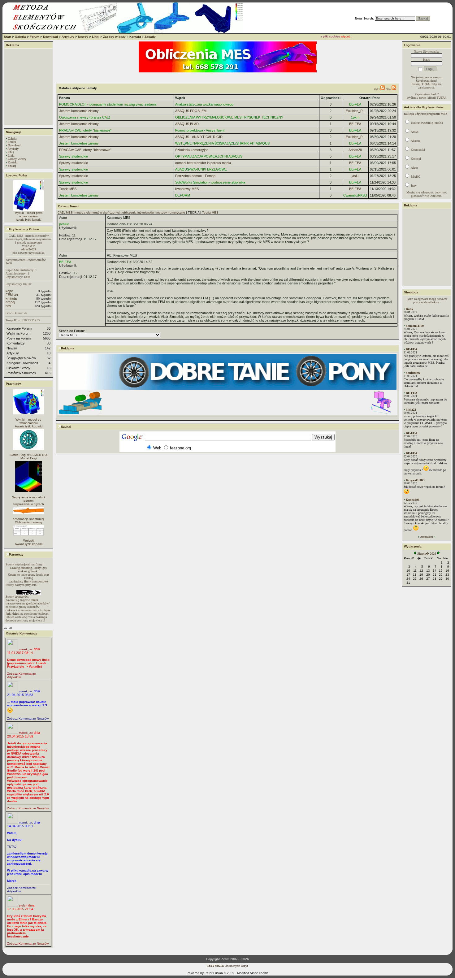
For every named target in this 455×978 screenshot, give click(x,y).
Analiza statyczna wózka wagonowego (204, 104)
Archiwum (426, 537)
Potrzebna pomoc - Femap (195, 176)
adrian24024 (28, 249)
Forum (34, 36)
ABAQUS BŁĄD (187, 124)
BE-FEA (355, 104)
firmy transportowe (36, 581)
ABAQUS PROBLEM (190, 111)
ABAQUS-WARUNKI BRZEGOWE (201, 169)
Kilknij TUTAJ (421, 84)
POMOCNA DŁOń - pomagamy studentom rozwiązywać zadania (107, 104)
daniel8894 (413, 372)
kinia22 (411, 409)
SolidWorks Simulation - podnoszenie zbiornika (210, 182)
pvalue (64, 224)
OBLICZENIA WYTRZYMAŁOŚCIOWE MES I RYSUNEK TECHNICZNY (229, 117)
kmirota (11, 298)
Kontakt (135, 36)
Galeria (20, 36)
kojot (9, 291)
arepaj (10, 302)
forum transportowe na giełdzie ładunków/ (28, 601)
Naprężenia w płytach (28, 504)
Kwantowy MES (187, 189)
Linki (95, 36)
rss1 (377, 89)
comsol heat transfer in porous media (203, 163)
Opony (12, 574)
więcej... (339, 36)
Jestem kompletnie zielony (79, 111)
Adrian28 (355, 150)
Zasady (150, 36)
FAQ (11, 152)
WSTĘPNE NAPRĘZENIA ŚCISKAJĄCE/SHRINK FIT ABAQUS (222, 143)
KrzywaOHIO (415, 480)
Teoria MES (67, 189)
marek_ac (26, 649)
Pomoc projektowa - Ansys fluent (199, 130)
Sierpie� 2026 (426, 553)
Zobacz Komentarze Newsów (28, 718)
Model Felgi (28, 458)
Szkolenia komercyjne (191, 150)
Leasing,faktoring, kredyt (25, 567)
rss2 (389, 89)
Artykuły (68, 36)
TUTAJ (11, 846)
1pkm (355, 117)
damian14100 (415, 325)
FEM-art (12, 294)
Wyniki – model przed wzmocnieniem (28, 214)
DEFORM (182, 195)
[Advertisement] (28, 87)
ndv (8, 306)
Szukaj (12, 165)
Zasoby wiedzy (114, 36)
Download (50, 36)
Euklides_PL (355, 111)
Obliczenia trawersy (28, 522)
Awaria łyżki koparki (28, 219)
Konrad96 (412, 499)
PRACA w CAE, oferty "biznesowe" (85, 130)
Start (7, 36)
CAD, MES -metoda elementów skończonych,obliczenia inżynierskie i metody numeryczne (121, 212)
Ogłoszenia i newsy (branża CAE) (84, 117)
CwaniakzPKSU (355, 195)
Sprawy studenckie (73, 156)
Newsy (83, 36)
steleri (23, 905)
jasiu (355, 176)
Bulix (409, 309)
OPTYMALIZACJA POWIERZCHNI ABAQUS (208, 156)
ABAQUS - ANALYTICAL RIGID (199, 137)
